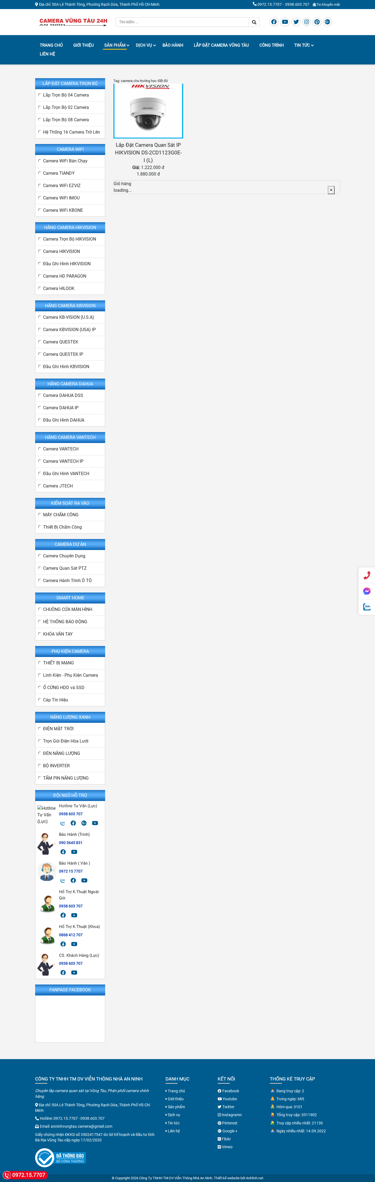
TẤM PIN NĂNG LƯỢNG (66, 778)
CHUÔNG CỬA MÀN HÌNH (67, 609)
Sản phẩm (114, 45)
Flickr (226, 1139)
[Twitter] (296, 22)
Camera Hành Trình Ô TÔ (67, 580)
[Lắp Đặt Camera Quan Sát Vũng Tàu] (73, 21)
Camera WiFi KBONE (63, 210)
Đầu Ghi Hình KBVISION (66, 366)
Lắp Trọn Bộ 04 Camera (66, 95)
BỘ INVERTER (56, 765)
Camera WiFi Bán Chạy (65, 160)
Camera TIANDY (59, 173)
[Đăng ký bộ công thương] (60, 1157)
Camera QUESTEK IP (63, 354)
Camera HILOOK (58, 288)
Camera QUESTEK (60, 342)
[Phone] (367, 575)
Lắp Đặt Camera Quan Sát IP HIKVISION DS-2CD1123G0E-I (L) (148, 152)
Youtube (229, 1099)
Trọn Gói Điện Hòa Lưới (65, 741)
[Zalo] (63, 823)
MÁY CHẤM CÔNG (61, 514)
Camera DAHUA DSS (63, 395)
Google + (229, 1131)
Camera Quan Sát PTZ (65, 568)
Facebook (230, 1091)
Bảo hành (173, 45)
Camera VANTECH (61, 449)
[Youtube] (285, 22)
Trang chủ (51, 45)
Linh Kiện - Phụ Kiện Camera (70, 675)
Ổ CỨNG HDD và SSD (64, 687)
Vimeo (227, 1147)
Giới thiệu (83, 45)
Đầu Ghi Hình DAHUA (63, 420)
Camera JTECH (58, 486)
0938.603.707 (297, 4)
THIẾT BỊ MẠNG (58, 662)
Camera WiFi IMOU (61, 198)
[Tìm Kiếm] (254, 22)
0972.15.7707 (270, 4)
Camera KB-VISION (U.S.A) (68, 317)
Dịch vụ (144, 45)
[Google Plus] (327, 22)
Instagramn (231, 1115)
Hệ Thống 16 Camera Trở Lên (71, 132)
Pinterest (229, 1123)
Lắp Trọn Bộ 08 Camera (66, 119)
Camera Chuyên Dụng (64, 555)
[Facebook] (274, 22)
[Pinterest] (316, 22)
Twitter (228, 1107)
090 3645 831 (71, 842)
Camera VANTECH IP (63, 461)
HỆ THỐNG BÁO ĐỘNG (65, 621)
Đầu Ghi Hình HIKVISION (67, 263)
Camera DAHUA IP (61, 407)
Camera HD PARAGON (64, 276)
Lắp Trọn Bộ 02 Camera (66, 107)
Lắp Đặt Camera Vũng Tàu (221, 45)
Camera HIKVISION (61, 251)
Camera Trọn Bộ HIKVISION (69, 239)
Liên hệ (47, 54)
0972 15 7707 (71, 871)
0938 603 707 (71, 814)
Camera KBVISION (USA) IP (69, 329)
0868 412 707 (71, 935)
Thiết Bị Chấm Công (62, 527)
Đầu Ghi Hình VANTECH (66, 473)
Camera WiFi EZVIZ (62, 185)
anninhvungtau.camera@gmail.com (81, 1126)
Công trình (271, 45)
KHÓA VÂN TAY (58, 634)
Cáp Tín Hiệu (55, 700)
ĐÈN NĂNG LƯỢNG (61, 753)
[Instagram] (306, 22)
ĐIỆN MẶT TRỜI (58, 728)
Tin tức (302, 45)
